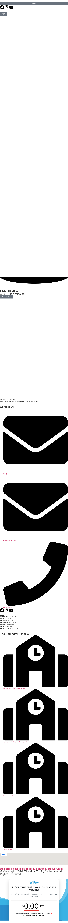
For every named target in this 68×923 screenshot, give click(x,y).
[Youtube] (11, 7)
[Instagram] (7, 7)
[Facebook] (2, 7)
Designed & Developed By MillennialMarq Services (31, 868)
